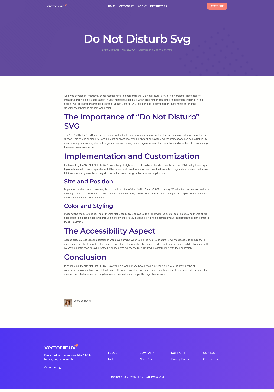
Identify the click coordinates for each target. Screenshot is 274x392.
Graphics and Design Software (155, 49)
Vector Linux (137, 377)
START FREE (217, 6)
